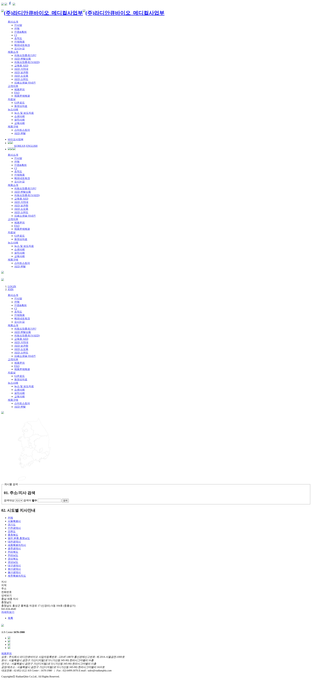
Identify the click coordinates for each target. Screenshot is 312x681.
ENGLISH (32, 145)
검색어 (30, 500)
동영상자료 (20, 106)
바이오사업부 (15, 139)
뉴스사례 (13, 109)
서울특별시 (14, 521)
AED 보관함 (21, 72)
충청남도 (19, 538)
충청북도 (13, 534)
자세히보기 (7, 612)
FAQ (17, 92)
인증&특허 (20, 32)
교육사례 (19, 123)
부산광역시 (14, 569)
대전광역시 (14, 541)
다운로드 (19, 102)
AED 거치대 (21, 69)
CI (15, 35)
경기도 (12, 524)
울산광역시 (14, 572)
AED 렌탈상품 (22, 58)
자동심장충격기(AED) (27, 62)
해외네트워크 (22, 45)
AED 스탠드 (21, 79)
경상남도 (13, 562)
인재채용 (19, 41)
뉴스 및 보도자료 (24, 112)
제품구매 (13, 126)
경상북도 (13, 558)
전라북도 (13, 551)
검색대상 (9, 500)
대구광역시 (14, 565)
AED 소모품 (21, 75)
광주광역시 (14, 548)
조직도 (18, 38)
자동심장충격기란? (25, 55)
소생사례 (19, 116)
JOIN (10, 289)
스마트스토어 (22, 130)
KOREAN (20, 145)
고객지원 (13, 86)
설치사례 (19, 119)
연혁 (17, 28)
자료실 (12, 99)
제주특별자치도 (17, 575)
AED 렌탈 (20, 133)
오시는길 (19, 48)
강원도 (12, 531)
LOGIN (12, 286)
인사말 (18, 25)
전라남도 (13, 555)
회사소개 (13, 21)
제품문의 (19, 89)
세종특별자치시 (17, 545)
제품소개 (13, 52)
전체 (10, 517)
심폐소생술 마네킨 (25, 82)
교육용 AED (21, 65)
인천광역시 (14, 528)
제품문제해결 (22, 95)
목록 (10, 618)
